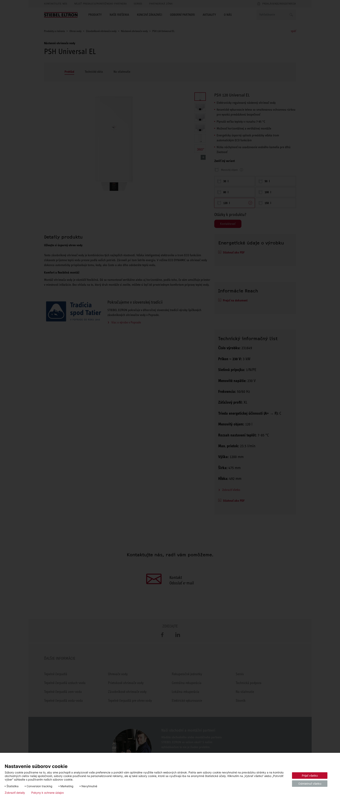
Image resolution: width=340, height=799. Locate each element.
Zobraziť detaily (15, 792)
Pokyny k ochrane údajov (47, 792)
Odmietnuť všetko (309, 783)
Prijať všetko (310, 775)
